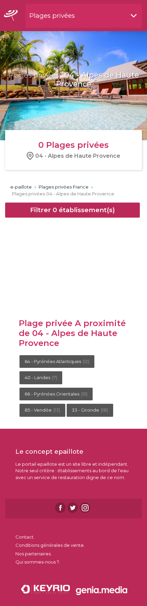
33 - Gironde (90, 410)
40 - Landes (41, 377)
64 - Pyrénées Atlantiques (57, 361)
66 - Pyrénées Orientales (56, 394)
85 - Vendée (42, 410)
